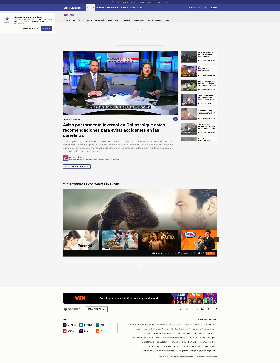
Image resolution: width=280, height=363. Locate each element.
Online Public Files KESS (207, 342)
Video (167, 20)
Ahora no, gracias (30, 28)
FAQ (171, 329)
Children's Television (154, 337)
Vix (118, 2)
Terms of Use (173, 324)
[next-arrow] (216, 239)
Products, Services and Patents (150, 333)
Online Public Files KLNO (172, 346)
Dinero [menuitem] (124, 8)
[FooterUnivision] (72, 309)
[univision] (72, 7)
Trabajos (125, 20)
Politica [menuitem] (100, 8)
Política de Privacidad (137, 324)
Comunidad (139, 20)
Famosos (142, 2)
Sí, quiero (46, 28)
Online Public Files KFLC (155, 346)
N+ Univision (77, 157)
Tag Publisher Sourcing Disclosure (203, 329)
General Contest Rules (138, 337)
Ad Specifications (154, 329)
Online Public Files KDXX (190, 342)
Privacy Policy (149, 324)
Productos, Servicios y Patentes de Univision (177, 333)
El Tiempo (88, 20)
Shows (133, 2)
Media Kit (165, 329)
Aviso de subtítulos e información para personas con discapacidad (165, 351)
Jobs (145, 329)
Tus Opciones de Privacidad (172, 337)
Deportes (151, 2)
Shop (166, 2)
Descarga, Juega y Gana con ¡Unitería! (202, 351)
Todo (67, 20)
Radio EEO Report (148, 342)
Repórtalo (113, 20)
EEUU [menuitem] (132, 8)
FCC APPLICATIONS (208, 346)
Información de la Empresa (189, 324)
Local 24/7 (100, 20)
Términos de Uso (162, 324)
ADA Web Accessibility (207, 324)
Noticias (125, 2)
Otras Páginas (94, 309)
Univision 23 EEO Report (207, 337)
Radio (159, 2)
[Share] (175, 119)
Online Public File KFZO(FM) (191, 346)
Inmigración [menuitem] (112, 8)
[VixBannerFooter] (140, 298)
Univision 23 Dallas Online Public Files (168, 342)
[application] (120, 83)
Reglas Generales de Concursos (204, 333)
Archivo (139, 329)
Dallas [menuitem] (90, 8)
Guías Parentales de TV (182, 329)
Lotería (76, 20)
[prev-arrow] (61, 239)
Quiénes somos (154, 20)
